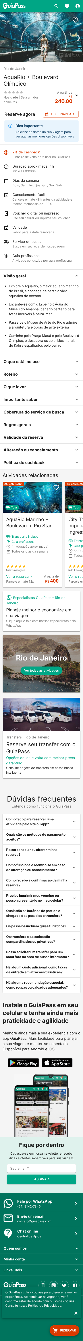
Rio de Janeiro (16, 68)
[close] (75, 1313)
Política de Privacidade (44, 1305)
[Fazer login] (77, 6)
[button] (41, 276)
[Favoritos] (67, 6)
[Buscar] (56, 6)
